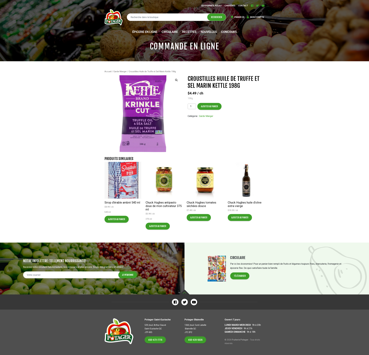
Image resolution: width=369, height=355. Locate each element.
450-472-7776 (155, 339)
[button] (176, 80)
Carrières (230, 5)
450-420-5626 (195, 339)
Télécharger (240, 275)
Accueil (108, 71)
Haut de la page (184, 292)
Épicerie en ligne (144, 32)
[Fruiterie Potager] (114, 17)
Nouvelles (209, 32)
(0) (239, 17)
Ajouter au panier (209, 106)
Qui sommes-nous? (211, 5)
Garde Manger (120, 71)
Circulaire (170, 32)
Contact (243, 5)
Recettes (189, 32)
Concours (229, 32)
